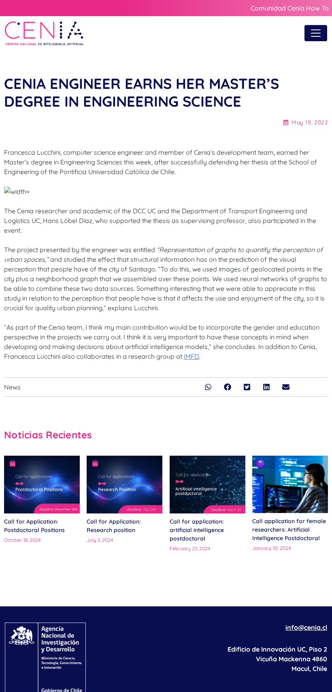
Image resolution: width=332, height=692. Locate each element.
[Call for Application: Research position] (124, 484)
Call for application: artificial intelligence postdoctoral (197, 530)
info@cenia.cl (306, 627)
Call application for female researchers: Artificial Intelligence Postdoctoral (289, 529)
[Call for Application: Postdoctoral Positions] (42, 484)
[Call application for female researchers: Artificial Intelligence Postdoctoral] (290, 484)
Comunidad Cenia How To (290, 8)
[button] (208, 387)
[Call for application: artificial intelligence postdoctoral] (207, 484)
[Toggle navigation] (315, 33)
